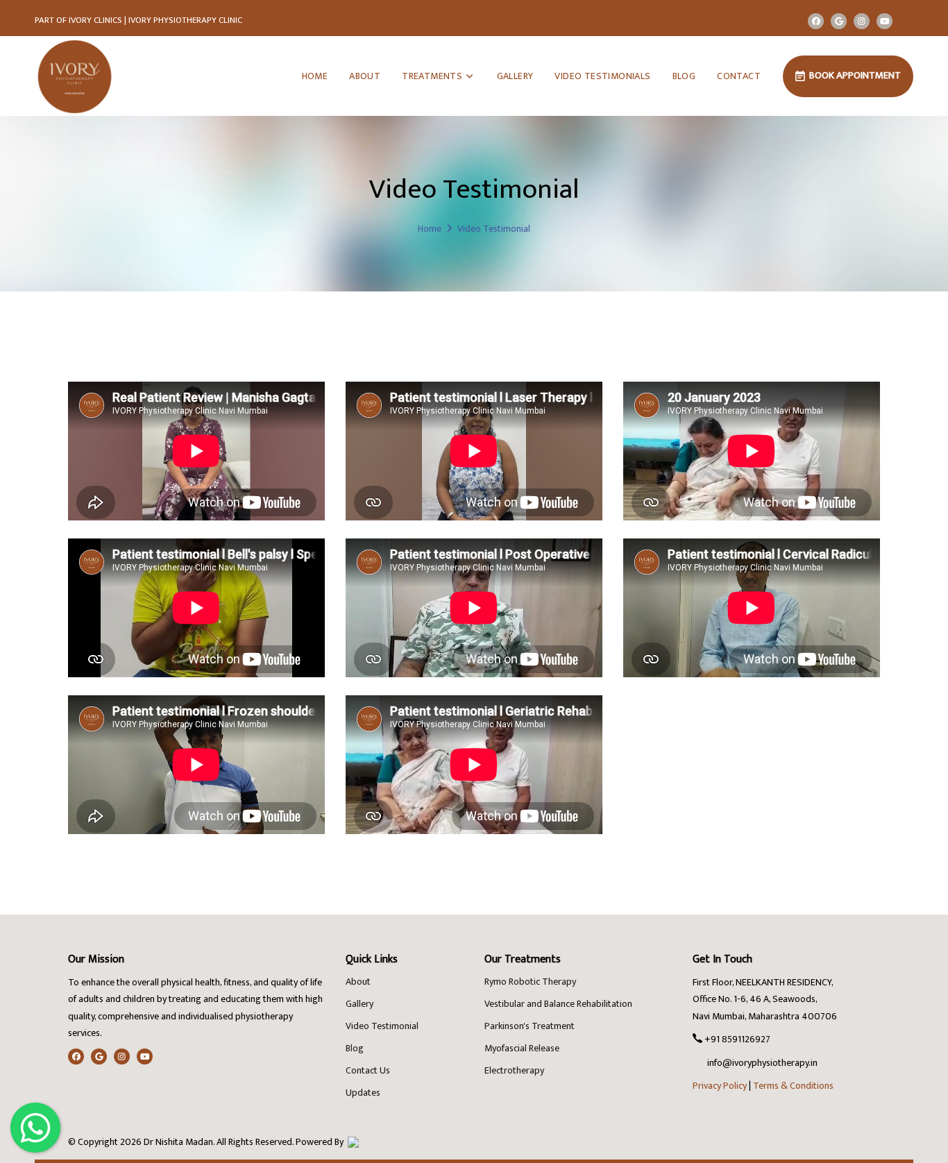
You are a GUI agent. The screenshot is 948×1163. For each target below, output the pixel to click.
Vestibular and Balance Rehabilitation (558, 1003)
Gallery (359, 1003)
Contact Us (368, 1070)
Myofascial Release (521, 1048)
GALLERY (515, 76)
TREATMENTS (433, 76)
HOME (315, 76)
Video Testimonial (382, 1026)
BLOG (684, 76)
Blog (355, 1048)
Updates (363, 1092)
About (358, 981)
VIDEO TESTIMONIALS (602, 76)
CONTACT (739, 76)
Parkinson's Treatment (529, 1026)
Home (429, 228)
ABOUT (364, 76)
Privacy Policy (720, 1086)
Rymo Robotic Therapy (530, 981)
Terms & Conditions (793, 1086)
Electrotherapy (514, 1070)
